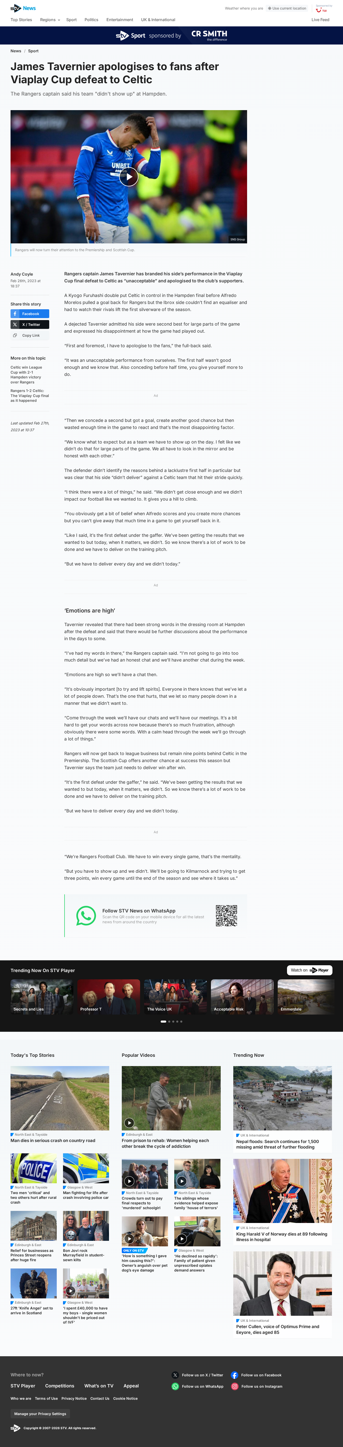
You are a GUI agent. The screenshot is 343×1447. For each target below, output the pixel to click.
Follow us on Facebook (261, 1375)
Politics (91, 19)
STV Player (23, 1385)
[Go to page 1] (163, 1022)
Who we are (21, 1398)
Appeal (131, 1385)
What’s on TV (98, 1385)
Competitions (59, 1385)
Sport (71, 19)
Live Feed (320, 19)
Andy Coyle (22, 274)
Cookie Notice (125, 1398)
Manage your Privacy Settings (40, 1414)
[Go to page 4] (177, 1022)
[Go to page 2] (169, 1022)
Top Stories (21, 19)
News (16, 51)
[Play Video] (129, 176)
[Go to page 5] (181, 1022)
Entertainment (119, 19)
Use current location (289, 8)
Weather (232, 8)
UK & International (158, 19)
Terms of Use (46, 1398)
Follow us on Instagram (262, 1386)
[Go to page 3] (173, 1022)
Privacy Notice (74, 1398)
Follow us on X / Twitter (202, 1375)
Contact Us (99, 1398)
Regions (48, 19)
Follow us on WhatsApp (202, 1386)
